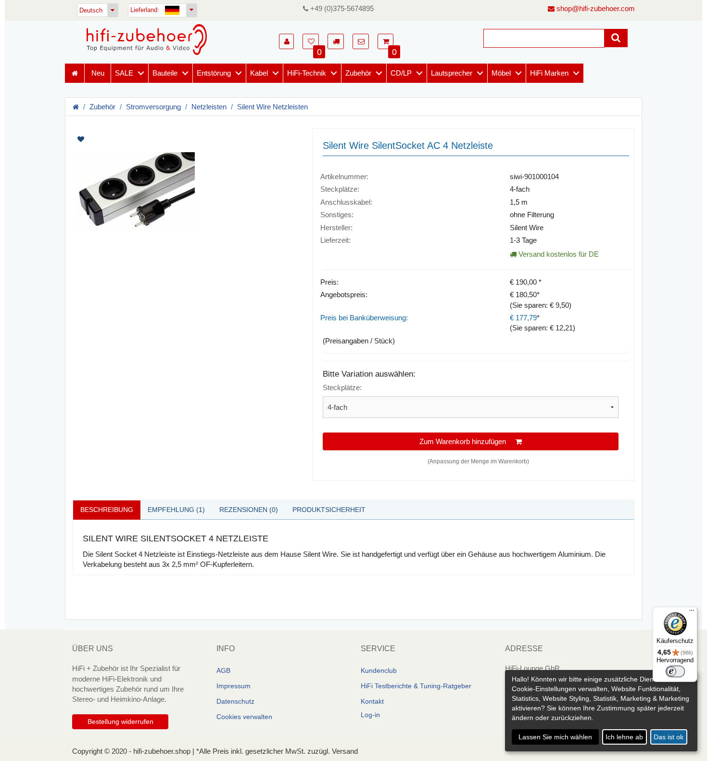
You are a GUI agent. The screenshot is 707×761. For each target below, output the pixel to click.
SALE (124, 73)
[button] (286, 41)
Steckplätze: (342, 387)
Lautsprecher (451, 73)
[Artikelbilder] (185, 186)
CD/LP (401, 73)
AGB (223, 670)
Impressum (233, 686)
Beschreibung (106, 509)
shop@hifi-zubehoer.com (595, 8)
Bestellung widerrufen (120, 721)
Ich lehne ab (624, 737)
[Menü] (691, 612)
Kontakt (372, 701)
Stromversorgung (153, 107)
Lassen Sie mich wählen (555, 737)
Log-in (370, 715)
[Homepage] (147, 39)
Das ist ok (668, 737)
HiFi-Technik (306, 73)
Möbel (501, 73)
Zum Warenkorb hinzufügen (467, 441)
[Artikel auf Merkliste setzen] (131, 139)
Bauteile (164, 73)
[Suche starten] (616, 38)
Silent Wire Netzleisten (272, 107)
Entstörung (214, 73)
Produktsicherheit (329, 509)
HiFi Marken (549, 73)
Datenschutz (235, 701)
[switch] (675, 671)
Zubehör (358, 73)
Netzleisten (209, 107)
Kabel (259, 73)
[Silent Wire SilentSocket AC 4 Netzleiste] (185, 192)
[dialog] (601, 710)
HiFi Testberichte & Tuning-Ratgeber (416, 686)
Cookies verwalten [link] (244, 717)
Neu (97, 73)
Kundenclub (379, 670)
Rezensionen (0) (248, 509)
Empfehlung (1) (176, 509)
